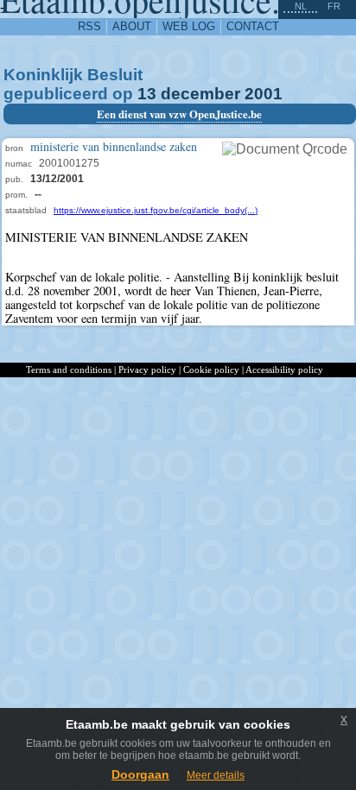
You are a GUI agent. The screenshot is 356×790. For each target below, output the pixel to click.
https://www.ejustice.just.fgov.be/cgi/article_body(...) (155, 210)
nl (301, 6)
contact (252, 26)
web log (188, 26)
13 (146, 94)
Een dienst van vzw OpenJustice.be (179, 114)
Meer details (216, 775)
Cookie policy (211, 369)
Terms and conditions (68, 369)
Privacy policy (147, 369)
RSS (89, 26)
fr (333, 6)
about (131, 26)
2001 (264, 94)
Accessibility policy (284, 369)
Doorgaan (140, 774)
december (200, 94)
